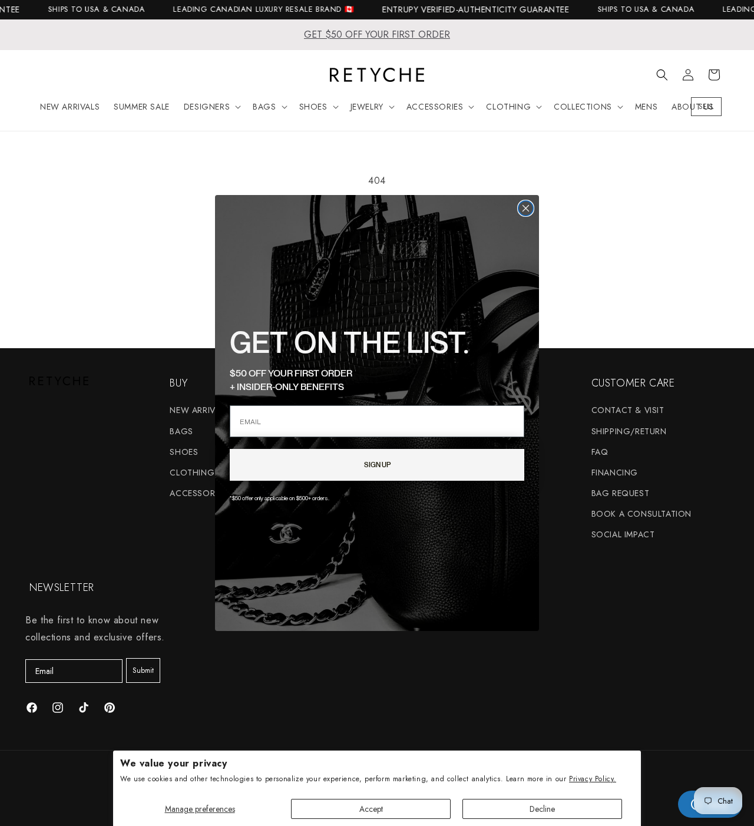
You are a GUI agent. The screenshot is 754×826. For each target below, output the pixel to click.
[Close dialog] (525, 208)
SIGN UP (377, 464)
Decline (542, 809)
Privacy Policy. (592, 779)
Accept (371, 809)
